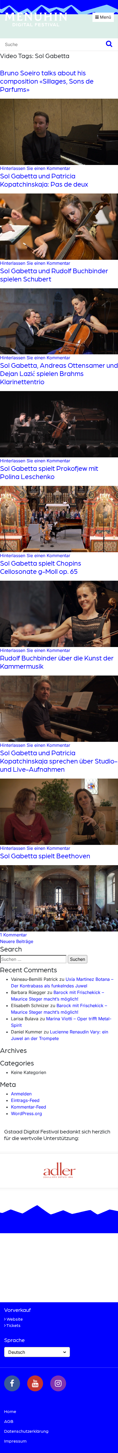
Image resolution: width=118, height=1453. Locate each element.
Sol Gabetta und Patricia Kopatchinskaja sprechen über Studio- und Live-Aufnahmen (58, 760)
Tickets (13, 1325)
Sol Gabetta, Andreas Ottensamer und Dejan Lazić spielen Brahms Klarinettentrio (59, 373)
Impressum (15, 1441)
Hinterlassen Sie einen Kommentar (35, 168)
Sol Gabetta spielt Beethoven (45, 855)
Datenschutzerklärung (26, 1431)
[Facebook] (12, 1383)
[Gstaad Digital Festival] (36, 19)
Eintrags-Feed (25, 1100)
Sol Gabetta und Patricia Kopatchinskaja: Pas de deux (44, 179)
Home (10, 1411)
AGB (8, 1421)
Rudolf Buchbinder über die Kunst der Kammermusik (57, 661)
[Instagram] (58, 1383)
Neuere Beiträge (16, 941)
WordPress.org (26, 1113)
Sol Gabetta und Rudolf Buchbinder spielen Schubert (54, 274)
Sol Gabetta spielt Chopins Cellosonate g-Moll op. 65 (40, 567)
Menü (105, 17)
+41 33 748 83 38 (35, 1289)
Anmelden (21, 1093)
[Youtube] (35, 1383)
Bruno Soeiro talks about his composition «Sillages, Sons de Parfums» (47, 80)
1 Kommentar (13, 935)
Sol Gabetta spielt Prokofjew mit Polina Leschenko (49, 472)
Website (15, 1319)
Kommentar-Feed (28, 1107)
